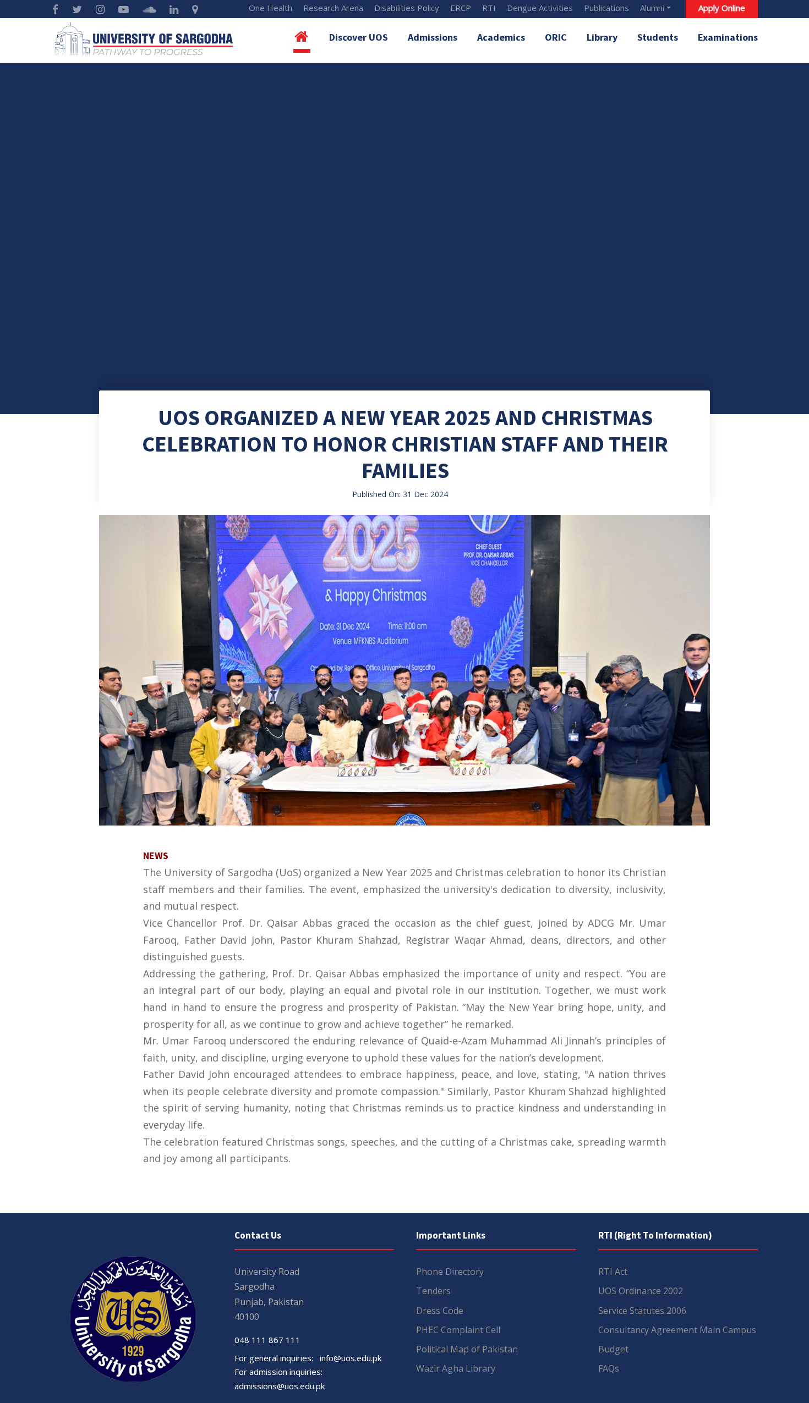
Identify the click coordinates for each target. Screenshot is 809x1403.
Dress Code (439, 1311)
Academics (501, 37)
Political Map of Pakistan (467, 1349)
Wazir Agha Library (455, 1368)
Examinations (728, 37)
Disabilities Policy (406, 7)
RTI (489, 7)
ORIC (556, 37)
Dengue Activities (540, 7)
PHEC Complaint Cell (458, 1330)
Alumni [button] (652, 7)
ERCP (460, 7)
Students (657, 37)
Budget (613, 1349)
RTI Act (612, 1272)
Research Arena (333, 7)
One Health (270, 7)
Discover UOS (358, 37)
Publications (606, 7)
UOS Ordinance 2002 (640, 1291)
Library (602, 37)
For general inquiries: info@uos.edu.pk (307, 1357)
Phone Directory (450, 1272)
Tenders (433, 1291)
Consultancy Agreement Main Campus (677, 1330)
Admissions (432, 37)
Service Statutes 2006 (642, 1311)
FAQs (608, 1368)
